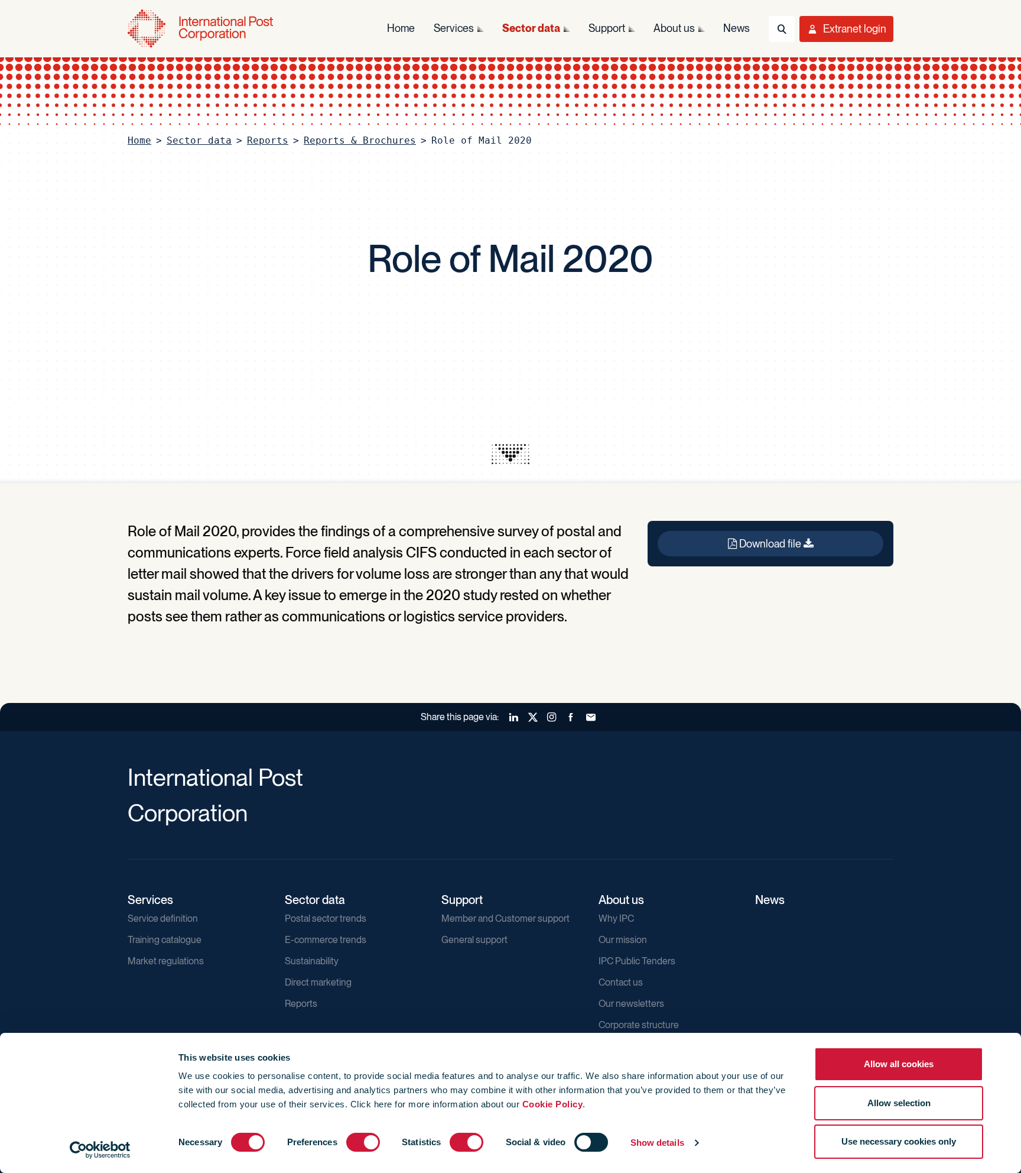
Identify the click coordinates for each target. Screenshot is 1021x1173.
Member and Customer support (505, 918)
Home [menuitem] (401, 28)
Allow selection (899, 1103)
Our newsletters (631, 1003)
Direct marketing (318, 982)
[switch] (363, 1142)
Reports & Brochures (360, 140)
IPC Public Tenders (637, 961)
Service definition (163, 918)
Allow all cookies (899, 1064)
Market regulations (166, 961)
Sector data (199, 140)
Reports (267, 140)
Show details (657, 1143)
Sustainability (312, 961)
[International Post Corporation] (201, 28)
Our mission (623, 939)
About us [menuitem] (674, 28)
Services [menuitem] (454, 28)
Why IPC (616, 918)
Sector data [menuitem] (531, 28)
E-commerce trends (325, 939)
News (770, 900)
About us (621, 900)
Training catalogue (164, 939)
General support (474, 939)
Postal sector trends (325, 918)
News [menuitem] (736, 28)
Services (150, 900)
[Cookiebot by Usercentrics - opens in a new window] (100, 1150)
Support (462, 900)
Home (139, 140)
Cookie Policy (552, 1104)
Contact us (621, 982)
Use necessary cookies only (898, 1141)
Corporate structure (639, 1025)
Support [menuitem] (606, 28)
